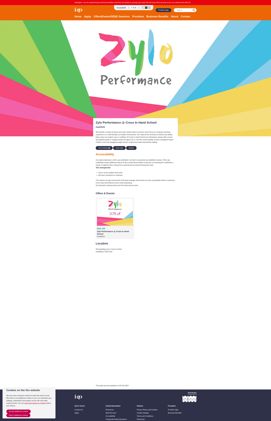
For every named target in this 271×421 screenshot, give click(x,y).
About (174, 16)
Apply (87, 16)
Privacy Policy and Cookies (147, 410)
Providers (138, 16)
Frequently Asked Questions (116, 419)
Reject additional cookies (18, 415)
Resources (110, 410)
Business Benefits (157, 16)
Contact (185, 16)
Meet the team (111, 413)
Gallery (131, 148)
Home (78, 16)
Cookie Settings (143, 413)
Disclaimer (141, 419)
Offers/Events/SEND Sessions (112, 16)
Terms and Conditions (145, 416)
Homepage (79, 10)
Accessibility (121, 7)
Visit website (102, 147)
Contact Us (79, 410)
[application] (135, 319)
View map (119, 148)
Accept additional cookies (18, 411)
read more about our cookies (35, 403)
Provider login (163, 10)
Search (194, 10)
